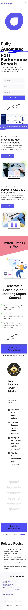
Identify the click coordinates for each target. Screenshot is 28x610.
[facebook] (5, 576)
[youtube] (17, 576)
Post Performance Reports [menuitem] (12, 401)
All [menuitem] (8, 398)
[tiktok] (14, 576)
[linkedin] (20, 576)
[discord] (23, 576)
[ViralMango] (7, 2)
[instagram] (11, 576)
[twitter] (8, 576)
